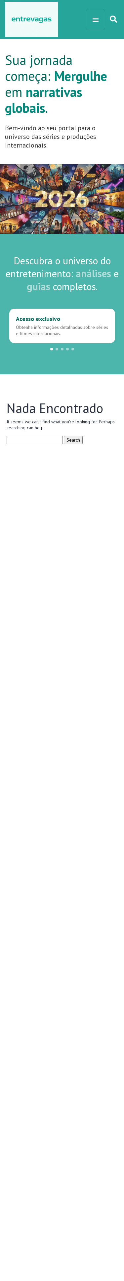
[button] (51, 349)
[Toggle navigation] (95, 19)
